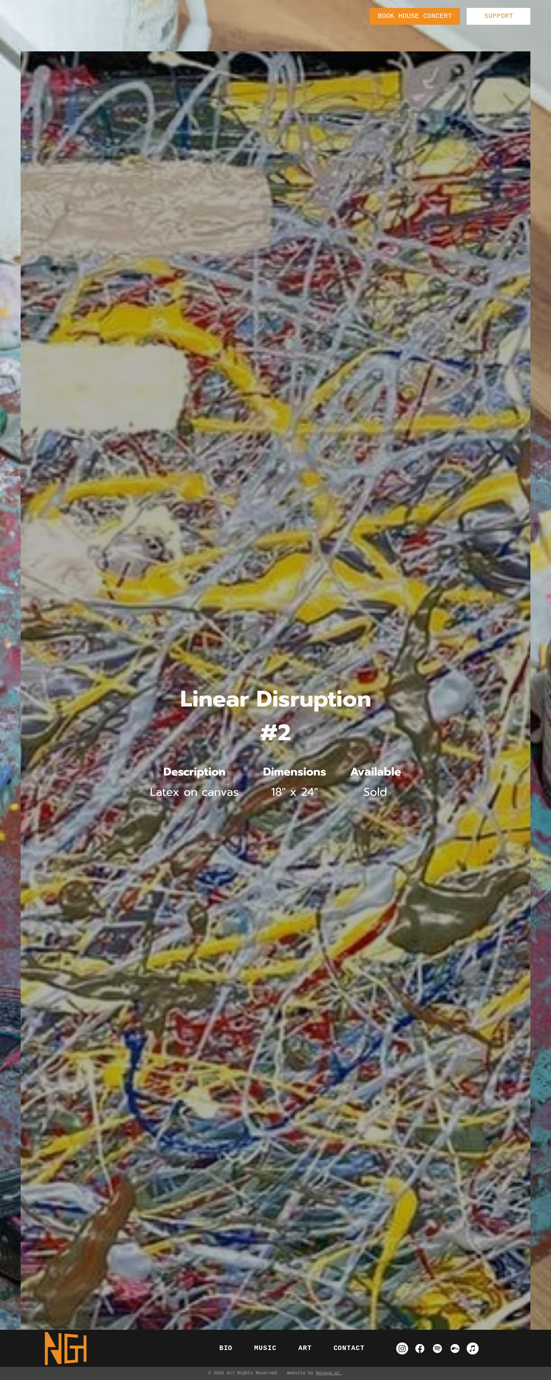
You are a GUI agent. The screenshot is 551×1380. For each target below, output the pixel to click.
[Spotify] (437, 1348)
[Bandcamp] (455, 1348)
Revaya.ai (329, 1373)
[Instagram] (402, 1348)
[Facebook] (420, 1348)
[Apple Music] (473, 1348)
